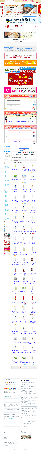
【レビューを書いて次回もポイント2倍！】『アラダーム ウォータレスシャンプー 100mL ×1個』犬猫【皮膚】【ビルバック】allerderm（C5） (24, 312)
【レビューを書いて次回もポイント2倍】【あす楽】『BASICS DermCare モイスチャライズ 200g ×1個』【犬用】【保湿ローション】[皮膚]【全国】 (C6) (16, 200)
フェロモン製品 (6, 217)
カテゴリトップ (12, 146)
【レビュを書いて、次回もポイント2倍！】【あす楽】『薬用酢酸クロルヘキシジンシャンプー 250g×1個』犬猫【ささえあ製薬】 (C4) (16, 169)
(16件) (25, 265)
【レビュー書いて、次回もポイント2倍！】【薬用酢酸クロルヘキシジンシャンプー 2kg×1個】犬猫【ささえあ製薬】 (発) (15, 180)
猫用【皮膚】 (6, 194)
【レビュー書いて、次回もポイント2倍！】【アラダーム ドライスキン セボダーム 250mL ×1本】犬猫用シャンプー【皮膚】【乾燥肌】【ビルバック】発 (32, 342)
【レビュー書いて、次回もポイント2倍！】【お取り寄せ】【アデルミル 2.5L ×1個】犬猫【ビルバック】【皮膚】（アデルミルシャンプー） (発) (32, 232)
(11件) (25, 364)
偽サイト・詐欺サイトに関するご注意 (9, 42)
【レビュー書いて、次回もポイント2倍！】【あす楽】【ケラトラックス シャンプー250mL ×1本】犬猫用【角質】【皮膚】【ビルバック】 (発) (32, 321)
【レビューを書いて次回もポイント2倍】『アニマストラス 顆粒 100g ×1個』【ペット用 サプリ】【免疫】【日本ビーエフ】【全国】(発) (32, 263)
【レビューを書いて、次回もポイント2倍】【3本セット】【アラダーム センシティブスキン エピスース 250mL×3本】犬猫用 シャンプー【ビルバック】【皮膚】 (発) (15, 322)
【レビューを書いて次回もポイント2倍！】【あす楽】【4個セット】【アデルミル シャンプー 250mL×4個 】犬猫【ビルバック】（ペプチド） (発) (32, 211)
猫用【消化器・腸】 (7, 201)
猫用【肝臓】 (6, 200)
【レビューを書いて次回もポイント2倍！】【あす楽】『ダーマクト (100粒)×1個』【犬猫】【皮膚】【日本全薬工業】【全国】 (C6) (16, 361)
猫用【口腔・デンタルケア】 (7, 203)
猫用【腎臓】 (6, 199)
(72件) (33, 172)
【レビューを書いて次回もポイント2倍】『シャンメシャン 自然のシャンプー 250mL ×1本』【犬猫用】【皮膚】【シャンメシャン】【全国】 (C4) (24, 282)
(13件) (25, 203)
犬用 (5, 170)
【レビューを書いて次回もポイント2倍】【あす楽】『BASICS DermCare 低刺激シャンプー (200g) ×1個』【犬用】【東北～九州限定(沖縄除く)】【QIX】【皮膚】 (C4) (16, 263)
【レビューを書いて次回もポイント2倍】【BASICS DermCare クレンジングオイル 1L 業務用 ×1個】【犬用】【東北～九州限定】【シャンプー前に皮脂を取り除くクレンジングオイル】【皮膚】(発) (32, 242)
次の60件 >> (28, 367)
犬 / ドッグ (15, 146)
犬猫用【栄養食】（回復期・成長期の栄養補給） (7, 167)
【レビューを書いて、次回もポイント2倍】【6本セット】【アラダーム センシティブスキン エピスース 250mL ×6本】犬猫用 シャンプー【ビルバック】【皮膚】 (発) (24, 321)
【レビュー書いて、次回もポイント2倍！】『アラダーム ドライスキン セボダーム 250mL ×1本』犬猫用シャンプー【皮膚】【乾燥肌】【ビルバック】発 (15, 351)
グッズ (5, 188)
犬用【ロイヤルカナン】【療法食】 (7, 186)
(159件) (33, 364)
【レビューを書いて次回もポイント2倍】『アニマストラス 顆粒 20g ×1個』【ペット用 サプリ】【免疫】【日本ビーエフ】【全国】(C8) (16, 273)
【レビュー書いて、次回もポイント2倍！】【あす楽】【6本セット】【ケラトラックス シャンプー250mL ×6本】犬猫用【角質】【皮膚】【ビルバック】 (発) (32, 332)
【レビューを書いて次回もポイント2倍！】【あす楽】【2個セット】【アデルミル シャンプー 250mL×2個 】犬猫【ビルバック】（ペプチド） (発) (16, 232)
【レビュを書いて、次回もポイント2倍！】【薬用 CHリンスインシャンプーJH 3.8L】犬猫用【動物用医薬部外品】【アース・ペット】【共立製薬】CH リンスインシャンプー (15, 292)
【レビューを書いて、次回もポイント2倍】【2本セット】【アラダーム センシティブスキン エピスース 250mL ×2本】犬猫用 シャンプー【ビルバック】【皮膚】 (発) (32, 312)
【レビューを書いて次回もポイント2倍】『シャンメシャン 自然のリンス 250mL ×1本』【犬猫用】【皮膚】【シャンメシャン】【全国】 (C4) (16, 282)
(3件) (16, 304)
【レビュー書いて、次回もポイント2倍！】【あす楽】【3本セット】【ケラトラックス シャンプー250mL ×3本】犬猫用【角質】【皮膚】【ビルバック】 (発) (24, 332)
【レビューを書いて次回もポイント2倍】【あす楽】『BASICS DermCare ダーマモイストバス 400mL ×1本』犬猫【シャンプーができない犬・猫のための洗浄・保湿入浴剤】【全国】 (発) (32, 361)
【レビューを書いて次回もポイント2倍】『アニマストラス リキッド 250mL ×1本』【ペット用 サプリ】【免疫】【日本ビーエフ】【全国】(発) (32, 273)
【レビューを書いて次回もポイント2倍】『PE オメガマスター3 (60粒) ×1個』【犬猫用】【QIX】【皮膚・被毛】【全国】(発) (16, 342)
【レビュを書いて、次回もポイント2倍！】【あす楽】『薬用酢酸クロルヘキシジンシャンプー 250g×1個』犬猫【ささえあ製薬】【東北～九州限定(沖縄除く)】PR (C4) (32, 170)
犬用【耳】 (6, 175)
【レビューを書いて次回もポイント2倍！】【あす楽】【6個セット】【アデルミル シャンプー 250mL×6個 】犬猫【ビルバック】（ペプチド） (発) (16, 211)
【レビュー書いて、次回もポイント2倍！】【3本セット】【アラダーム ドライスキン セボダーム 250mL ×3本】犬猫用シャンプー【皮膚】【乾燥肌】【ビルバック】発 (32, 351)
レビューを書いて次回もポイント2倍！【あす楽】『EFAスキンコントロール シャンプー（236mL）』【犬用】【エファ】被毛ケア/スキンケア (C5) (24, 190)
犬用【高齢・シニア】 (7, 184)
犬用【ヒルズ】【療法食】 (7, 183)
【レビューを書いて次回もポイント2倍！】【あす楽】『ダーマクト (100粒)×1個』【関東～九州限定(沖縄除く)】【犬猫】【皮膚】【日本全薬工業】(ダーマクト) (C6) (24, 361)
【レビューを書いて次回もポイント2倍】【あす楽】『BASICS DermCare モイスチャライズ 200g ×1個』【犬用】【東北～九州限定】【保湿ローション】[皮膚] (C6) (32, 292)
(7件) (16, 334)
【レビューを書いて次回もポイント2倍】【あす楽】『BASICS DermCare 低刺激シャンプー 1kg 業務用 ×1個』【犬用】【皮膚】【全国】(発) (24, 263)
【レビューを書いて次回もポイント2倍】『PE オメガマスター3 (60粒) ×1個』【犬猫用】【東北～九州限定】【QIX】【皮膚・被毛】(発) (24, 342)
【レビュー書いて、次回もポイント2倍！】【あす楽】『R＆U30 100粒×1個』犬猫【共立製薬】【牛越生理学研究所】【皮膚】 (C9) (24, 180)
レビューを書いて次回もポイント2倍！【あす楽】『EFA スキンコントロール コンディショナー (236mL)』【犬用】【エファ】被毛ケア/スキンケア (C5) (32, 190)
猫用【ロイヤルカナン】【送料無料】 (7, 215)
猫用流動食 (6, 192)
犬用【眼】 (6, 174)
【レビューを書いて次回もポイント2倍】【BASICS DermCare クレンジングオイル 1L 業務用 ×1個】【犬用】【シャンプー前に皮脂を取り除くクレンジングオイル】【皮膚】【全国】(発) (16, 253)
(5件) (33, 304)
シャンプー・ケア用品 (7, 218)
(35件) (16, 192)
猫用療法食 (6, 191)
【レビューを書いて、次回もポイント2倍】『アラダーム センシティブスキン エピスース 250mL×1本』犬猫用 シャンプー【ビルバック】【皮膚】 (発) (32, 200)
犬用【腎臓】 (6, 176)
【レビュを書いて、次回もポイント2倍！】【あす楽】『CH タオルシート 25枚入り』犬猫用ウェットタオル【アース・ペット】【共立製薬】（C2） (24, 292)
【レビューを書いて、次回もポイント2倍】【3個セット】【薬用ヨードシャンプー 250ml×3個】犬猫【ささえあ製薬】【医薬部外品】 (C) (16, 190)
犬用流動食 (6, 165)
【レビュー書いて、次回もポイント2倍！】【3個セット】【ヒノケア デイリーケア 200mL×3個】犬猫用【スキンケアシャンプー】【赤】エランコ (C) (24, 302)
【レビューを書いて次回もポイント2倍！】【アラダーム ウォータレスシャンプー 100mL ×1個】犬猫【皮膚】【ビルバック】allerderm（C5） (15, 312)
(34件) (25, 192)
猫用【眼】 (6, 197)
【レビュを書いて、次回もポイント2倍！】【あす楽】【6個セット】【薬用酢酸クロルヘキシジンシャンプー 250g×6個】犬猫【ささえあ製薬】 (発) (24, 169)
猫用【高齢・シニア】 (7, 206)
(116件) (25, 213)
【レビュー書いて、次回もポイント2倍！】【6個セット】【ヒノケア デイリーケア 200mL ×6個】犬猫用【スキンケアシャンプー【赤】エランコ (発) (32, 302)
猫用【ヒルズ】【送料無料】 (7, 210)
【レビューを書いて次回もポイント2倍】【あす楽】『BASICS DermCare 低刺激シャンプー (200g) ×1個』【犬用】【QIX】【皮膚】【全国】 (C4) (32, 253)
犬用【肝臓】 (6, 177)
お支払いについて (7, 396)
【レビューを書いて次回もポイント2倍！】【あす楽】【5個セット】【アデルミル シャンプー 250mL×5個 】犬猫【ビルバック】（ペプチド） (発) (32, 221)
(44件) (33, 192)
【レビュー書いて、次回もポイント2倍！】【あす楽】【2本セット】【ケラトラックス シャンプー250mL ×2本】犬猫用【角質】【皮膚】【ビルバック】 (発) (16, 332)
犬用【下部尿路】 (6, 172)
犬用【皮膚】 (6, 171)
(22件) (25, 182)
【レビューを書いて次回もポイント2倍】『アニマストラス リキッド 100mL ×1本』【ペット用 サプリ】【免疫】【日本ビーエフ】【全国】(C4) (24, 273)
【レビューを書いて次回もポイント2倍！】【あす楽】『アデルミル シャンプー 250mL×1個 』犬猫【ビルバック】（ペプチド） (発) (24, 211)
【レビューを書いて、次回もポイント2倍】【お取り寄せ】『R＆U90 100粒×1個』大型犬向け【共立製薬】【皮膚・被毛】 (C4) (32, 180)
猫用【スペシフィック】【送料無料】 (7, 212)
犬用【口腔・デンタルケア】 (7, 181)
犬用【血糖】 (6, 179)
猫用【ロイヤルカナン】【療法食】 (7, 214)
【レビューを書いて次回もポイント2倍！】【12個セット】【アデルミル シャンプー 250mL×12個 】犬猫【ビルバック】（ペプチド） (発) (15, 221)
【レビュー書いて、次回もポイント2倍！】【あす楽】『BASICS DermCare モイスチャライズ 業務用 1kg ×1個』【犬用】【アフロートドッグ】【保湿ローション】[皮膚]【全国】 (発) (24, 201)
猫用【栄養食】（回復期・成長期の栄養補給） (7, 205)
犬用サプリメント (6, 166)
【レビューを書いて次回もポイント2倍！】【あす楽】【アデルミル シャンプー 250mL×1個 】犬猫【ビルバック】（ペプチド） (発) (24, 221)
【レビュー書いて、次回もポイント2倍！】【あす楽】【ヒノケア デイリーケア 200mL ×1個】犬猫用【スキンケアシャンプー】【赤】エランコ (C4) (15, 302)
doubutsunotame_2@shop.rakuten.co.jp (10, 418)
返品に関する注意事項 (8, 401)
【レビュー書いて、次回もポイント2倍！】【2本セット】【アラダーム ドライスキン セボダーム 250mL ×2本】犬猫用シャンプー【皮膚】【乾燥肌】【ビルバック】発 (24, 351)
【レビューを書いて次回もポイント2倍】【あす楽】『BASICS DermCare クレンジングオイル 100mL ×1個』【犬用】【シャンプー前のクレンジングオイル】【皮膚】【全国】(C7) (16, 242)
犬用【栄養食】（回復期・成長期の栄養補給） (7, 169)
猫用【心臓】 (6, 196)
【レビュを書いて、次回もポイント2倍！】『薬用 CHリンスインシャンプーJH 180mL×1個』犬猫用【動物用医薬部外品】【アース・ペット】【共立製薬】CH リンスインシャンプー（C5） (32, 282)
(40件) (25, 304)
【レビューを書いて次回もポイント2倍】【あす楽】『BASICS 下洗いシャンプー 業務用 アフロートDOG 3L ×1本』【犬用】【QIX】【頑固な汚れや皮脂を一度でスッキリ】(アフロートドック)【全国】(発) (24, 253)
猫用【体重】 (6, 195)
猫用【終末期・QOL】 (7, 209)
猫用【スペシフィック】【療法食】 (7, 208)
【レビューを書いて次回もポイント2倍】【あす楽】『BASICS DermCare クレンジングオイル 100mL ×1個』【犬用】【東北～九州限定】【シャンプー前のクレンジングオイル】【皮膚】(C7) (24, 242)
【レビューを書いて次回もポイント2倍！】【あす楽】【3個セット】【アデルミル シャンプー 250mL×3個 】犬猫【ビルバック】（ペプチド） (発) (24, 232)
